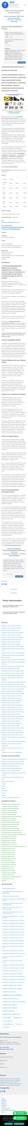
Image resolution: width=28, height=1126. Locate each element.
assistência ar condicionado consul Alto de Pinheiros (12, 957)
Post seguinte (14, 592)
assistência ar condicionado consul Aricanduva (13, 965)
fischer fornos (19, 1024)
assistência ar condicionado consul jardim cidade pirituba (14, 899)
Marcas (3, 788)
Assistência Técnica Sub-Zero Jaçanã (11, 630)
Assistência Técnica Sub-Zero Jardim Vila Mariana (14, 682)
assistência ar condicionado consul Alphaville (13, 950)
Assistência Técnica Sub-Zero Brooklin (11, 721)
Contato (3, 783)
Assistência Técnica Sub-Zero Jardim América (13, 728)
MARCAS (3, 1103)
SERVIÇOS (4, 1102)
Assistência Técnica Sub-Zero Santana (11, 644)
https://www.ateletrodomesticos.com (10, 222)
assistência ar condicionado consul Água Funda (14, 979)
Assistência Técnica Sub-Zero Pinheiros (11, 714)
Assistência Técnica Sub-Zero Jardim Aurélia (12, 675)
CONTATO (3, 1107)
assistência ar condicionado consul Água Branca (14, 976)
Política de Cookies (19, 1123)
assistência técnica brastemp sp (10, 998)
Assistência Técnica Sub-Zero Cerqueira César (13, 689)
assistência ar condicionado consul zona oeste (13, 934)
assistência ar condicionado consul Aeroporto (13, 943)
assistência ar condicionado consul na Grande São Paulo (13, 917)
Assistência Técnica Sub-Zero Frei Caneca (12, 695)
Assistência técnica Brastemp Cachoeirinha (12, 768)
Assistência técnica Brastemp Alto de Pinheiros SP (14, 759)
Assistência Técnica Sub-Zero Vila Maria (11, 635)
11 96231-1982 (9, 1049)
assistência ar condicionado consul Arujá (12, 970)
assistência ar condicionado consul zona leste (13, 929)
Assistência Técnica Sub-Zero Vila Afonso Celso (13, 666)
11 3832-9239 (10, 19)
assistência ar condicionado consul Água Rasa (13, 982)
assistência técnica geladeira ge (11, 1014)
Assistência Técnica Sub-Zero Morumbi (11, 702)
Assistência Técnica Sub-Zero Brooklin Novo (12, 718)
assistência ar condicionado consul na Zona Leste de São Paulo (13, 904)
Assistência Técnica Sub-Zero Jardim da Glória (13, 673)
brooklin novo (18, 1017)
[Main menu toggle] (25, 4)
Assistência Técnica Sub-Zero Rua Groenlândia (13, 653)
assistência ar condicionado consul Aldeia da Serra (13, 947)
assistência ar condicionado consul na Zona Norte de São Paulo (13, 908)
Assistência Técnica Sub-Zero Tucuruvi (11, 641)
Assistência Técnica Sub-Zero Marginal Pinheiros (13, 741)
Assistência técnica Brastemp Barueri (11, 766)
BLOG (2, 1112)
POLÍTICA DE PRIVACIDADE (8, 1110)
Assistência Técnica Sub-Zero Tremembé (11, 628)
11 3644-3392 (18, 19)
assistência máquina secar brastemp (12, 988)
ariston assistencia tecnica (9, 888)
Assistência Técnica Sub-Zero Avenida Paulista (13, 693)
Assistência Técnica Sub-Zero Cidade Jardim (12, 646)
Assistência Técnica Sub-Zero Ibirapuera (11, 707)
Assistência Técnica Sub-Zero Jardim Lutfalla (12, 671)
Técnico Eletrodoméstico (16, 32)
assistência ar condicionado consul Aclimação (13, 940)
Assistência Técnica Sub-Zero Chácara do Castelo (14, 686)
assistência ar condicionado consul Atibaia (12, 973)
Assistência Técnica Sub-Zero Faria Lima (11, 698)
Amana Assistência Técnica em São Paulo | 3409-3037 (13, 606)
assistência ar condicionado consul (11, 896)
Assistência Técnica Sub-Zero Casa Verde (12, 639)
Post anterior (14, 589)
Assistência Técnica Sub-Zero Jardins (11, 725)
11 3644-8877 (14, 21)
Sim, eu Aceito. (8, 1123)
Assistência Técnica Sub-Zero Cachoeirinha (12, 637)
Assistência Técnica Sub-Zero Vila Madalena (12, 691)
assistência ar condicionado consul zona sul (13, 937)
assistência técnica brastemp (12, 995)
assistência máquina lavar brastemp (12, 985)
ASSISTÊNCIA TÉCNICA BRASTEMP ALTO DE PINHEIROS (13, 892)
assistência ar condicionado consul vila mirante (13, 923)
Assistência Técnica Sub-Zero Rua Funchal (12, 734)
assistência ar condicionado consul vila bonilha (13, 920)
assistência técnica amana (9, 991)
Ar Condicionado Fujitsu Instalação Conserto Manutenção (14, 612)
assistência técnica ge (8, 1011)
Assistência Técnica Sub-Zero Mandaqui (11, 625)
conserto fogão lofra (7, 1021)
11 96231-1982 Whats (14, 555)
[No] (26, 1120)
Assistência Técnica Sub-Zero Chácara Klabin (13, 684)
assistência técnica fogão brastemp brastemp (14, 1001)
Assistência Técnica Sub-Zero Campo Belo (12, 723)
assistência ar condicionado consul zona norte (13, 932)
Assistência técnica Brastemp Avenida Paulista (13, 761)
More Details (21, 62)
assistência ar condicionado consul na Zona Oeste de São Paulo (13, 912)
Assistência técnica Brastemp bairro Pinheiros (13, 763)
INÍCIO (3, 1098)
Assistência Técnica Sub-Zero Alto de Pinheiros (13, 711)
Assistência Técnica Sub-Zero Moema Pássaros (13, 716)
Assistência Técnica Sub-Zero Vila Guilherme (12, 632)
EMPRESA (3, 1100)
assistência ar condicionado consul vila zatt (13, 926)
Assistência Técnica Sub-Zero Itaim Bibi (11, 730)
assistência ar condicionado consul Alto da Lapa (14, 953)
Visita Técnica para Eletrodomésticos (10, 797)
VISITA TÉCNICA (5, 1108)
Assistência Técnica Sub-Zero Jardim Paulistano (13, 659)
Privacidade (4, 790)
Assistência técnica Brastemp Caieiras (11, 770)
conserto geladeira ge (8, 1024)
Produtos (4, 793)
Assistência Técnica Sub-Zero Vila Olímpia (12, 752)
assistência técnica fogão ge (10, 1004)
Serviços (4, 795)
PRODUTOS (4, 1105)
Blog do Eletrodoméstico (7, 781)
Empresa (4, 786)
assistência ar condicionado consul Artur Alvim (13, 968)
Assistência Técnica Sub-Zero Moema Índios (12, 709)
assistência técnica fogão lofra (10, 1007)
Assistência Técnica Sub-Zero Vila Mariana (12, 700)
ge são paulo (6, 1027)
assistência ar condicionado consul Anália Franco (12, 961)
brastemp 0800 (7, 1017)
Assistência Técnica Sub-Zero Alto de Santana (13, 732)
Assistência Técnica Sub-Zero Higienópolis (12, 705)
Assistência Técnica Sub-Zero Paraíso (11, 668)
